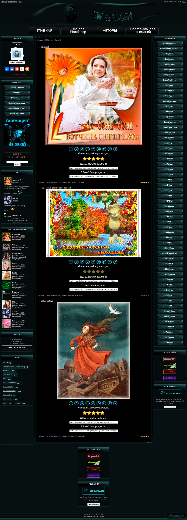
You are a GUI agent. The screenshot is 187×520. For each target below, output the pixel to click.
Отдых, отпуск (169, 138)
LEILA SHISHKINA (9, 382)
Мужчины (170, 117)
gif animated (7, 399)
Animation (6, 370)
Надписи (169, 54)
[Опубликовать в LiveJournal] (109, 149)
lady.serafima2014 (9, 391)
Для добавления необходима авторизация (17, 221)
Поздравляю (170, 132)
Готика (169, 243)
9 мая (170, 306)
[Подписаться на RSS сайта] (115, 149)
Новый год (169, 248)
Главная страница (17, 87)
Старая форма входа (17, 74)
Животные (170, 206)
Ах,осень (45, 46)
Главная (4, 1)
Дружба (170, 159)
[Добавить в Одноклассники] (93, 149)
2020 (47, 40)
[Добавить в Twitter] (82, 149)
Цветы (169, 222)
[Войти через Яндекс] (17, 69)
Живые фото (170, 311)
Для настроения (169, 101)
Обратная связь (17, 98)
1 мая (170, 300)
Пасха (169, 295)
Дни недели (169, 96)
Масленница (170, 274)
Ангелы (170, 216)
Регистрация (12, 1)
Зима (170, 180)
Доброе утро (170, 64)
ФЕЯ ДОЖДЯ (47, 301)
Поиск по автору (17, 113)
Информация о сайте (16, 108)
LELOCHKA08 (8, 386)
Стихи (169, 227)
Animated (6, 395)
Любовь (169, 148)
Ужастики (170, 237)
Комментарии (169, 316)
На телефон (169, 321)
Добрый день (169, 69)
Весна (169, 185)
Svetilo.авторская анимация (13, 366)
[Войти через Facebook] (12, 69)
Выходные (169, 90)
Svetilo (17, 403)
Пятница (169, 85)
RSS (184, 1)
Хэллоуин (170, 232)
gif (4, 362)
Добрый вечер (170, 75)
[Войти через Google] (22, 69)
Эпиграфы (169, 337)
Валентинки (170, 153)
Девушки (169, 111)
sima (4, 403)
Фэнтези (169, 211)
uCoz (102, 516)
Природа (169, 201)
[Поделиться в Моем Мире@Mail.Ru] (98, 149)
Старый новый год (169, 253)
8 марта (170, 279)
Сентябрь (54, 40)
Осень (47, 182)
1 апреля (169, 290)
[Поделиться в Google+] (104, 149)
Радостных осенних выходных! (56, 188)
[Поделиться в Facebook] (71, 149)
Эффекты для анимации (170, 48)
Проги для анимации (16, 103)
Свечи (169, 143)
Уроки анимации (169, 43)
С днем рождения (170, 127)
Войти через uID (17, 63)
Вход (20, 1)
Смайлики (170, 327)
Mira (4, 378)
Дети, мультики (170, 122)
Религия (169, 264)
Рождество (169, 258)
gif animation (7, 374)
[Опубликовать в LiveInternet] (87, 149)
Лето (170, 190)
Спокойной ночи (169, 80)
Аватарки (170, 332)
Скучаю (170, 169)
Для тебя (169, 106)
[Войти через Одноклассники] (27, 69)
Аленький (71, 295)
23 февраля (169, 269)
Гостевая (16, 92)
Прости (170, 174)
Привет (170, 164)
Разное (170, 342)
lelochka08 (71, 436)
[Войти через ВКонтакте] (7, 69)
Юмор (169, 285)
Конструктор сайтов (90, 516)
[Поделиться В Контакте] (76, 149)
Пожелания (169, 59)
